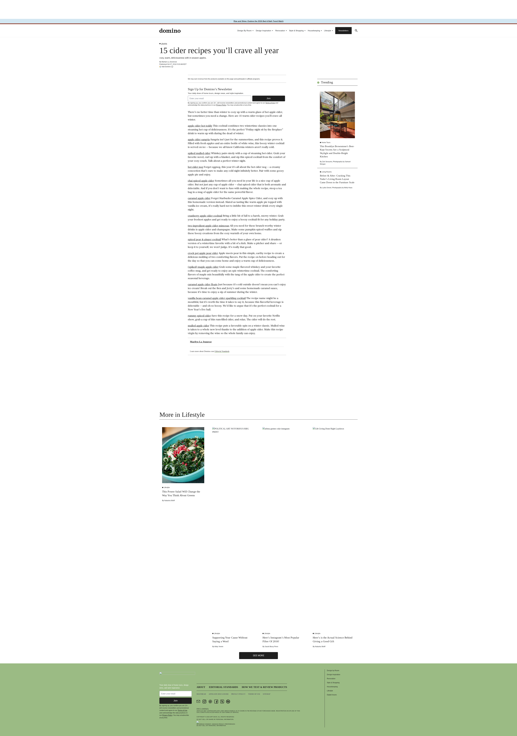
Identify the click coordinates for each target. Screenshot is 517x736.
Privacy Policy (221, 105)
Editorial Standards (222, 351)
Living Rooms (327, 172)
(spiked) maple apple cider (203, 267)
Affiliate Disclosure (219, 694)
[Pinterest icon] (210, 701)
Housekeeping (314, 30)
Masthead (201, 694)
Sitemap (266, 694)
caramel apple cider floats (202, 285)
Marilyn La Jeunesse (169, 62)
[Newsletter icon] (198, 701)
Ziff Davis (213, 717)
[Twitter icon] (222, 701)
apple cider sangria (199, 140)
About (201, 687)
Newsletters (343, 30)
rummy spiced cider (199, 316)
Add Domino (166, 67)
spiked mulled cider (199, 153)
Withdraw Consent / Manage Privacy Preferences (216, 724)
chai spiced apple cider (201, 181)
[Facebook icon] (216, 701)
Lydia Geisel (326, 188)
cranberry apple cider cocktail (205, 216)
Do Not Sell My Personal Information (211, 725)
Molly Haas (348, 188)
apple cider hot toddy (200, 126)
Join (269, 98)
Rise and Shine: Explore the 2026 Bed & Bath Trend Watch (259, 21)
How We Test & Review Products (264, 687)
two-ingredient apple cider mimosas (208, 226)
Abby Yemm (218, 647)
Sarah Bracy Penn (271, 647)
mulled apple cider (198, 326)
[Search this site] (356, 30)
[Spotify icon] (228, 701)
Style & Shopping (296, 30)
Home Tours (326, 142)
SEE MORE (258, 655)
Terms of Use (270, 103)
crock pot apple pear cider (203, 253)
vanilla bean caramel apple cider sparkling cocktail (217, 298)
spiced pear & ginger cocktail (204, 240)
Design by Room (244, 30)
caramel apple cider (199, 198)
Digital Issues (332, 695)
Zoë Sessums (327, 162)
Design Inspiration (263, 30)
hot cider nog (195, 167)
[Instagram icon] (204, 701)
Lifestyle (327, 30)
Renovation (280, 30)
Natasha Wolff (169, 500)
